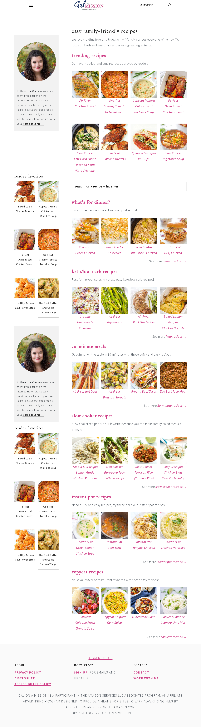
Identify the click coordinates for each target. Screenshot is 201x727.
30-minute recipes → (172, 405)
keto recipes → (176, 336)
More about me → (33, 123)
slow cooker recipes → (171, 487)
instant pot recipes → (172, 562)
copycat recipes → (174, 637)
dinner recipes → (175, 261)
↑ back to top (101, 658)
